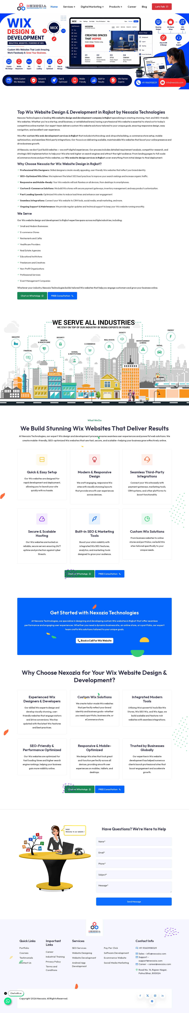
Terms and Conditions (51, 968)
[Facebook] (140, 996)
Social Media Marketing (116, 962)
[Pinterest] (152, 1001)
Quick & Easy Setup (42, 472)
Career (132, 6)
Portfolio (24, 947)
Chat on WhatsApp (30, 295)
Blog (144, 6)
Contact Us (25, 962)
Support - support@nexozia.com (150, 959)
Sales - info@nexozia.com (152, 953)
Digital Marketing (91, 6)
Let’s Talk (160, 6)
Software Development (116, 952)
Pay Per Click (111, 947)
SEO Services (79, 947)
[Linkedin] (162, 996)
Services (68, 6)
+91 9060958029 (148, 947)
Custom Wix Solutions (147, 531)
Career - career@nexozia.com (155, 964)
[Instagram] (155, 996)
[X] (147, 996)
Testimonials (26, 957)
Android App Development (79, 964)
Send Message (134, 901)
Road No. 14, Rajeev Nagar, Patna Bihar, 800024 (153, 971)
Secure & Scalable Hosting (42, 533)
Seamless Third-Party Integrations (147, 474)
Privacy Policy (53, 961)
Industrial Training (55, 956)
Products (114, 6)
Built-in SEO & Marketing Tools (94, 533)
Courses (24, 952)
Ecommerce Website (115, 957)
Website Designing (82, 952)
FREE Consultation (60, 295)
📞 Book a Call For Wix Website (95, 640)
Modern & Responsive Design (94, 474)
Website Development (84, 957)
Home (54, 6)
